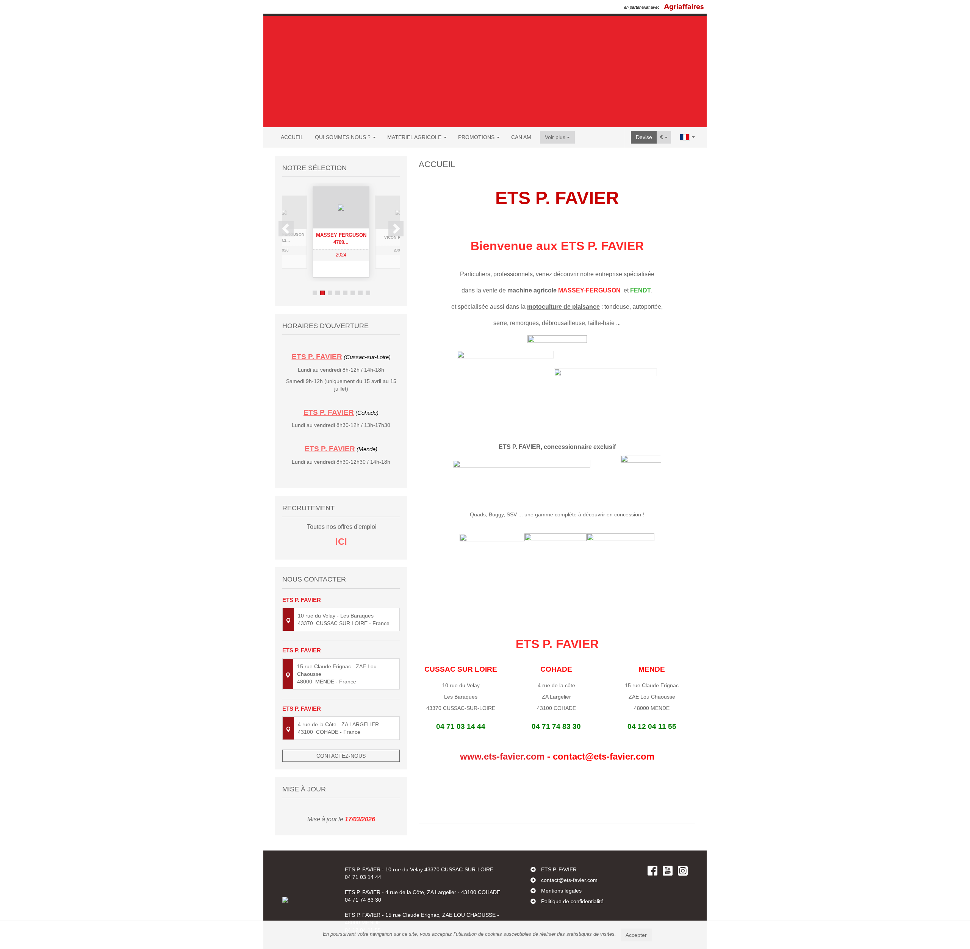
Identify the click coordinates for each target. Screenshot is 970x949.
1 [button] (315, 293)
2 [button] (322, 293)
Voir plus (556, 137)
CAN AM (521, 137)
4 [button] (337, 293)
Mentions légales (561, 891)
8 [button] (368, 293)
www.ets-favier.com (502, 756)
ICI (341, 541)
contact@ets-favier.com (569, 880)
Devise (644, 137)
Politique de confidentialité (572, 901)
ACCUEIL (292, 137)
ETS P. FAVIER (559, 869)
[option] (305, 232)
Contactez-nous (341, 756)
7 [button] (360, 293)
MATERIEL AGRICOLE (415, 137)
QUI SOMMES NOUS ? (343, 137)
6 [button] (352, 293)
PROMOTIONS (477, 137)
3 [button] (330, 293)
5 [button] (345, 293)
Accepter (636, 935)
